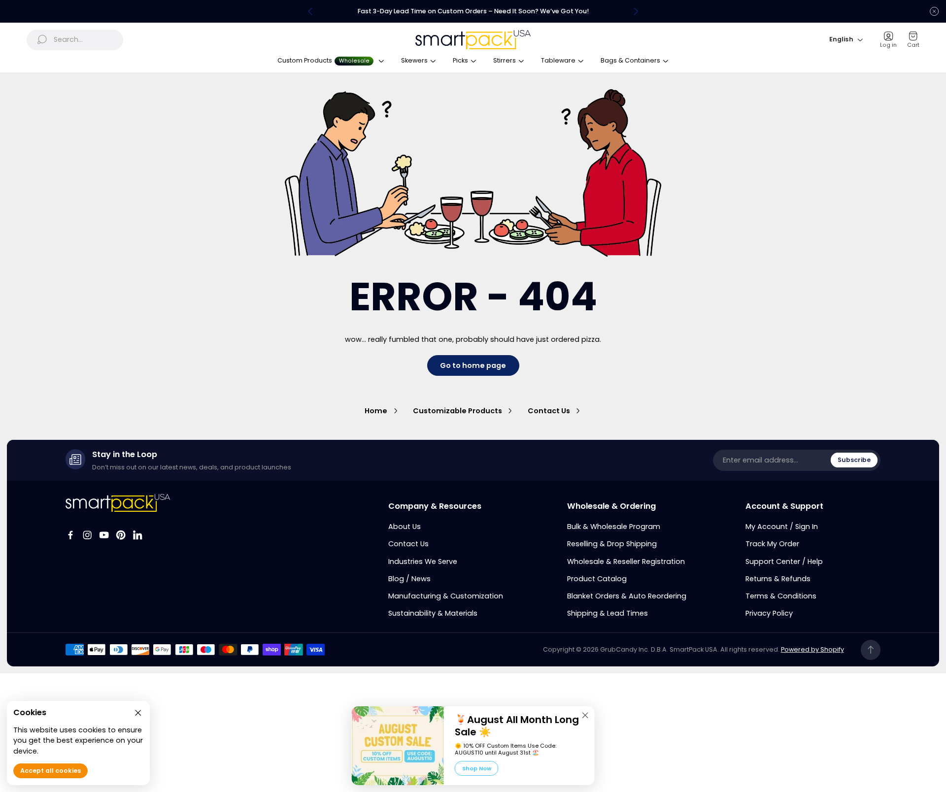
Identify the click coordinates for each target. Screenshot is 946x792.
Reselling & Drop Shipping (612, 544)
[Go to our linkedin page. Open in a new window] (137, 535)
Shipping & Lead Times (607, 613)
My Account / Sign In (781, 526)
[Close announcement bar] (934, 11)
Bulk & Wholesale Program (613, 526)
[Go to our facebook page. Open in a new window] (70, 535)
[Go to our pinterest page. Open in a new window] (121, 535)
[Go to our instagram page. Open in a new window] (87, 535)
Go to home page (473, 365)
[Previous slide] (310, 11)
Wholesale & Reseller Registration (626, 561)
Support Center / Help (784, 561)
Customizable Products (457, 411)
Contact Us (549, 411)
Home (376, 411)
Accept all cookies (50, 771)
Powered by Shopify (812, 649)
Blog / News (409, 579)
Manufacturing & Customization (445, 596)
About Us (404, 526)
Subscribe (854, 460)
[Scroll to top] (871, 650)
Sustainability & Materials (432, 613)
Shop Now (476, 768)
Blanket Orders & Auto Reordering (626, 596)
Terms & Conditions (780, 596)
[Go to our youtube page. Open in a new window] (104, 535)
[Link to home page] (118, 502)
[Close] (585, 715)
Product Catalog (597, 579)
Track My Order (772, 544)
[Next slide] (636, 11)
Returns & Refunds (778, 579)
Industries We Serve (422, 561)
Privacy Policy (769, 613)
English (841, 39)
